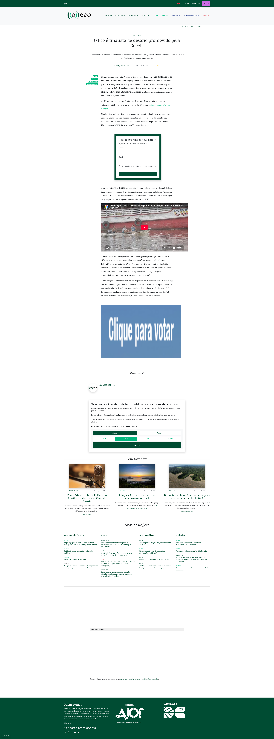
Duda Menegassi (187, 511)
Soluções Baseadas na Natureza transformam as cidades (136, 496)
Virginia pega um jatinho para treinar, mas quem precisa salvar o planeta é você (80, 543)
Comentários (135, 373)
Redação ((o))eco (122, 66)
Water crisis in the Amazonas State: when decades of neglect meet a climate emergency (118, 563)
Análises (165, 15)
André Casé (87, 514)
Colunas (155, 15)
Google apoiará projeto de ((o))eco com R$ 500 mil (155, 543)
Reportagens (120, 15)
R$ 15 (104, 438)
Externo (66, 563)
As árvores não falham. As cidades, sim (191, 551)
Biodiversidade (183, 27)
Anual (159, 433)
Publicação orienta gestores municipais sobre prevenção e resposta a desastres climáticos (192, 559)
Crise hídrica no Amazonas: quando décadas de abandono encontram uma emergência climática (116, 574)
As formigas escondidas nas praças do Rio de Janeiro (193, 568)
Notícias (108, 15)
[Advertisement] (193, 278)
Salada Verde (133, 15)
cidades (95, 79)
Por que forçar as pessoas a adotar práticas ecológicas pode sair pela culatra (81, 566)
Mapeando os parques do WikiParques (154, 559)
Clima (193, 27)
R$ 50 (148, 438)
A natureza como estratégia (75, 559)
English (103, 559)
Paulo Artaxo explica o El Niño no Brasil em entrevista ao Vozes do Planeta (87, 498)
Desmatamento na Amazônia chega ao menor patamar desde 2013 (187, 496)
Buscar (187, 3)
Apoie (206, 3)
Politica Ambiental (203, 27)
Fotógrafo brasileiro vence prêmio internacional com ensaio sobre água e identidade (116, 544)
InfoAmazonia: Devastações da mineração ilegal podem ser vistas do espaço (156, 566)
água (96, 76)
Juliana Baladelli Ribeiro (137, 508)
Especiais (145, 15)
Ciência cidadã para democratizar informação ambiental (152, 552)
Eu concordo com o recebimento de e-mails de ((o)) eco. (138, 167)
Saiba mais (67, 723)
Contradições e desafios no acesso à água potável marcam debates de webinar (117, 554)
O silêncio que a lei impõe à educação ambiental (78, 552)
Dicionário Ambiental (192, 15)
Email (121, 157)
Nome (121, 148)
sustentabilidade (92, 84)
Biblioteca (176, 15)
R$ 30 (126, 438)
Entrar (6, 736)
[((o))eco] (80, 15)
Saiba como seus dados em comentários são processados (139, 679)
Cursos (206, 15)
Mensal (114, 433)
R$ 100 (170, 438)
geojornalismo (93, 81)
